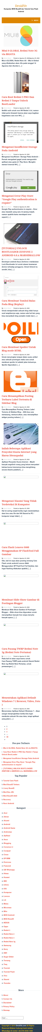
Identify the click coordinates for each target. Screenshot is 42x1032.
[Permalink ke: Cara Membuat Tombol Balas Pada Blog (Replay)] (21, 286)
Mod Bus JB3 (8, 792)
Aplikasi (7, 835)
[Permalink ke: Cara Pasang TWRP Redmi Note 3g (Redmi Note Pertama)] (21, 634)
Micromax (7, 907)
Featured (7, 866)
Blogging (7, 843)
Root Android (8, 803)
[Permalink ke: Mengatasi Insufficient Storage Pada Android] (21, 132)
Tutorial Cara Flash (10, 780)
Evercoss (7, 862)
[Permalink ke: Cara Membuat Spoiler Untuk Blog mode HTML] (21, 332)
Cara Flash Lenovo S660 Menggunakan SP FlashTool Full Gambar (20, 551)
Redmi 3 (7, 930)
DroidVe (21, 6)
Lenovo (7, 896)
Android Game (9, 828)
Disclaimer (7, 1002)
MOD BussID (9, 919)
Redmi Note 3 (9, 938)
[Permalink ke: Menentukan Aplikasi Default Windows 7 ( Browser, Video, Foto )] (21, 683)
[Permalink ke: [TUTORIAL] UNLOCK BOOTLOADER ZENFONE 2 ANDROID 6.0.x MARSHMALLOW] (21, 233)
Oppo (6, 926)
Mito (5, 911)
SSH (5, 953)
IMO (5, 881)
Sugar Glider (9, 956)
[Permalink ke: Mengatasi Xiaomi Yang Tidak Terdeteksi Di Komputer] (21, 486)
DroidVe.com (21, 1025)
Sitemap (6, 1010)
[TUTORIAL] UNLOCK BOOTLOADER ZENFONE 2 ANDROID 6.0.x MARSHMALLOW (21, 252)
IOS (5, 888)
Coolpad (7, 851)
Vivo (5, 975)
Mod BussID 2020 (10, 796)
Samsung (7, 945)
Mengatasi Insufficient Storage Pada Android (21, 758)
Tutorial (7, 968)
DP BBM (7, 858)
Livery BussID (8, 788)
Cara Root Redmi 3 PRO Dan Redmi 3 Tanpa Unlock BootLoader (18, 100)
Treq (5, 964)
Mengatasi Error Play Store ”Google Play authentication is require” (19, 199)
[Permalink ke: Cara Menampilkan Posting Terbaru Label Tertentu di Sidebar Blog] (21, 381)
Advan (6, 816)
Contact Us (7, 999)
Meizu (6, 903)
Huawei (7, 877)
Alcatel (6, 820)
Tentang (7, 960)
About (5, 995)
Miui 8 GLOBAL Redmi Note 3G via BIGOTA (20, 748)
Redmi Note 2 (9, 934)
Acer (5, 813)
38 (7, 737)
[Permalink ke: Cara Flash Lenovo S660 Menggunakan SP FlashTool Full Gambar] (21, 532)
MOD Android (9, 915)
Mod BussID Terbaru (11, 784)
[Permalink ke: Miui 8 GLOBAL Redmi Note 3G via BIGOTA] (21, 36)
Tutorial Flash (9, 972)
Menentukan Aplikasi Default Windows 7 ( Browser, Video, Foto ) (21, 701)
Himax (6, 873)
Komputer (8, 892)
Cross (6, 854)
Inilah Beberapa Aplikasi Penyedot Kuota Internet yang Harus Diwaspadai (19, 452)
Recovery (7, 799)
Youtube (7, 983)
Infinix (6, 885)
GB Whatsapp (9, 869)
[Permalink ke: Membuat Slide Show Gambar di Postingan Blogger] (21, 585)
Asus (6, 839)
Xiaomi (6, 979)
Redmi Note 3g (9, 941)
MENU (35, 20)
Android (7, 824)
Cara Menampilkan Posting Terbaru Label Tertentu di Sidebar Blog (17, 399)
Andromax (8, 832)
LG (5, 900)
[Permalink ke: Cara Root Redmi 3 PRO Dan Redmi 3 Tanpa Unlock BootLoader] (21, 82)
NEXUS (6, 922)
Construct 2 (8, 847)
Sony (6, 949)
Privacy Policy (8, 1006)
